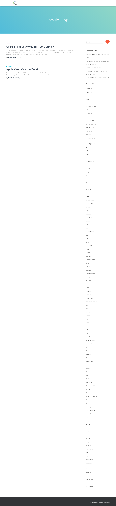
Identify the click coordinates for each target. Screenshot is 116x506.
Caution (88, 207)
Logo (87, 333)
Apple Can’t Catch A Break (22, 69)
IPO (87, 319)
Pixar (87, 375)
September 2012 (91, 124)
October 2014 (90, 103)
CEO (87, 210)
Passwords (89, 361)
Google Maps (90, 273)
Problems (89, 382)
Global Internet (90, 259)
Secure (88, 403)
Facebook (89, 245)
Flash (87, 249)
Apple (88, 158)
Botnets (88, 189)
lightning (88, 330)
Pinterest (89, 372)
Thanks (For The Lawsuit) (93, 68)
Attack (88, 168)
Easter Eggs (90, 231)
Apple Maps (90, 161)
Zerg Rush (89, 459)
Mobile (88, 347)
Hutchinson (89, 298)
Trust (87, 431)
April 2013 (89, 117)
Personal (89, 368)
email (87, 242)
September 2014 (91, 106)
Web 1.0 (88, 438)
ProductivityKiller (91, 386)
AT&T (87, 165)
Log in (88, 476)
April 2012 (89, 134)
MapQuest (89, 337)
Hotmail (88, 291)
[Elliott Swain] (12, 3)
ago (21, 57)
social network (90, 410)
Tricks (87, 428)
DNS (87, 224)
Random (89, 393)
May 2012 (89, 131)
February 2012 (90, 138)
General (88, 256)
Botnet (88, 186)
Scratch (88, 400)
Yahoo (88, 452)
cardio (88, 196)
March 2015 (89, 99)
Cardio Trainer (90, 200)
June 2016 (89, 92)
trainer (88, 424)
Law (87, 326)
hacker (88, 277)
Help (87, 287)
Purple (88, 389)
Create (88, 221)
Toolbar (88, 421)
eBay (87, 235)
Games (88, 252)
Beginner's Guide (91, 172)
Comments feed (91, 483)
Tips (87, 417)
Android (9, 66)
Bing (87, 175)
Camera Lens (90, 193)
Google (9, 44)
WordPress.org (90, 486)
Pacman (88, 354)
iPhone (88, 312)
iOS (87, 305)
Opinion (88, 351)
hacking (88, 280)
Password (89, 358)
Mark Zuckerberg (91, 340)
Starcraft (88, 414)
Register (88, 472)
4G (87, 147)
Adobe (88, 151)
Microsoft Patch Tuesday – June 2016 (97, 78)
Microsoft (89, 344)
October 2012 (90, 120)
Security (88, 407)
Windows (89, 445)
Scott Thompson (91, 396)
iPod (87, 323)
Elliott (87, 238)
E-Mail (88, 228)
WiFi (87, 442)
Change (88, 214)
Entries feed (89, 479)
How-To (88, 295)
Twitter (88, 435)
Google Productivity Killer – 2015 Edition (30, 46)
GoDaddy (89, 266)
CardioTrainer (90, 203)
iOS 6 (87, 309)
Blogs (88, 182)
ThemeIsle (107, 502)
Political (88, 379)
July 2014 (89, 110)
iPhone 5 (89, 316)
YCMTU (88, 456)
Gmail (88, 263)
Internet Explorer (91, 302)
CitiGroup (89, 217)
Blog (87, 179)
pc (87, 365)
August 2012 (90, 127)
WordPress (89, 449)
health (88, 284)
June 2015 (89, 96)
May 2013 (89, 113)
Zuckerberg (89, 463)
